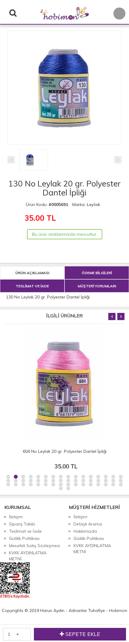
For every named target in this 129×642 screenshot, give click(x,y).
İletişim (16, 516)
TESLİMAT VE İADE (32, 286)
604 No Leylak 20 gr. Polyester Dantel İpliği (64, 451)
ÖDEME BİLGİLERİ (97, 273)
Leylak (93, 204)
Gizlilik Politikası (24, 538)
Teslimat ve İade (25, 531)
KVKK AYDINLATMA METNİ (27, 556)
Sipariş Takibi (22, 524)
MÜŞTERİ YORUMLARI (97, 286)
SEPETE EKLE (82, 634)
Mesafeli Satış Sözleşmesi (34, 545)
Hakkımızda (85, 531)
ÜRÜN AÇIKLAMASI (32, 273)
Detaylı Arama (88, 524)
